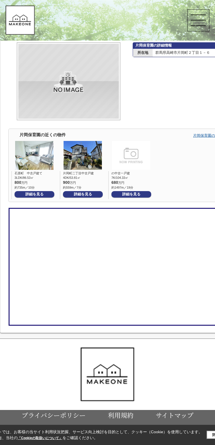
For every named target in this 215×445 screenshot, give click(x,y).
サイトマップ (174, 415)
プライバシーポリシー (54, 415)
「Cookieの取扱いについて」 (40, 438)
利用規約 (121, 415)
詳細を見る (34, 194)
